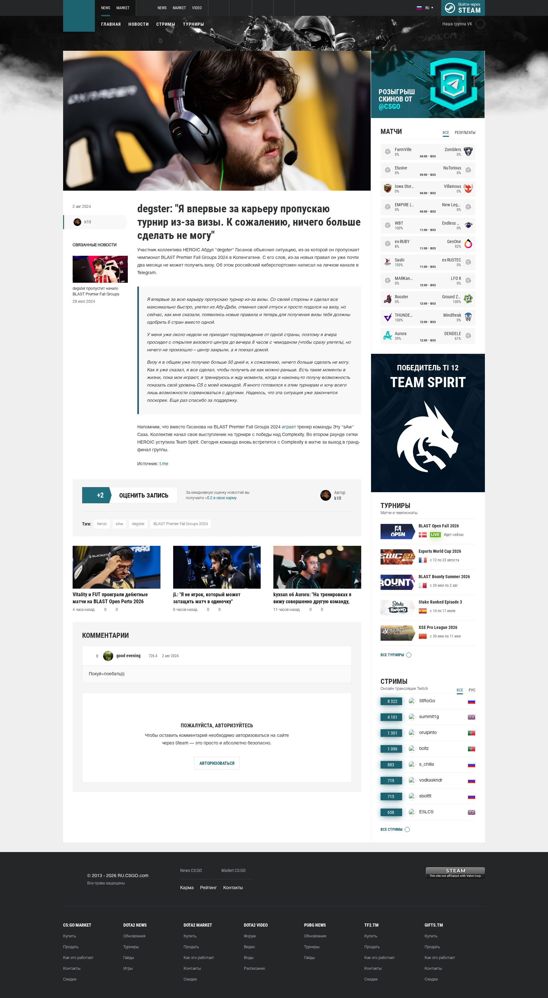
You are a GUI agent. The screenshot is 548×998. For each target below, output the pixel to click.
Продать (70, 947)
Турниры (193, 24)
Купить (69, 936)
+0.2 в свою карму (221, 498)
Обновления (134, 936)
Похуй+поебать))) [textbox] (107, 674)
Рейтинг (208, 888)
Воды (248, 958)
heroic (102, 524)
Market (122, 8)
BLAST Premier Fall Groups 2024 (180, 524)
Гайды (128, 958)
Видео (249, 947)
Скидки (69, 979)
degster (138, 524)
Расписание (254, 968)
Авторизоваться (216, 763)
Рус (472, 690)
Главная (111, 24)
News (105, 8)
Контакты (233, 888)
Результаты (465, 132)
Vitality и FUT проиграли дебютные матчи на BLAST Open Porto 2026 (110, 598)
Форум (250, 936)
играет (289, 427)
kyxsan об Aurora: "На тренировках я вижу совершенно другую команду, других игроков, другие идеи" (312, 598)
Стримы (165, 24)
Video (197, 8)
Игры (128, 968)
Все (446, 132)
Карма (187, 888)
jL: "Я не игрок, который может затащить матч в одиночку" (206, 598)
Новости (138, 24)
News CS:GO (191, 871)
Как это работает (78, 958)
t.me (164, 464)
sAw (119, 524)
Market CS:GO (233, 871)
